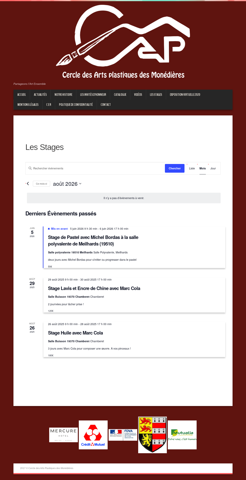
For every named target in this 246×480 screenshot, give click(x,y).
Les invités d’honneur (93, 94)
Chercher (175, 168)
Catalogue (120, 94)
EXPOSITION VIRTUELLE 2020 (185, 94)
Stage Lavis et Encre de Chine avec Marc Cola (94, 288)
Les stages (156, 94)
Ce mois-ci (41, 183)
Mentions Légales (27, 104)
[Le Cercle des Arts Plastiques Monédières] (123, 43)
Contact (106, 104)
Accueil (21, 94)
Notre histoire (63, 94)
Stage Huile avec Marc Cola (75, 332)
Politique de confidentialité (76, 104)
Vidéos (138, 94)
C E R (48, 104)
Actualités (40, 94)
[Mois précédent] (27, 183)
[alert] (124, 198)
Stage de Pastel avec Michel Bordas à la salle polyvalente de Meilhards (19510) (93, 240)
